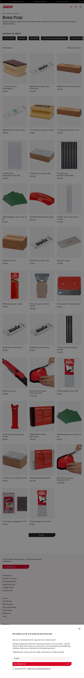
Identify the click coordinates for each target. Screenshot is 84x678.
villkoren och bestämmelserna (39, 669)
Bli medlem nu (20, 664)
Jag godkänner (33, 669)
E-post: (16, 658)
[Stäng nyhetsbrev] (79, 629)
